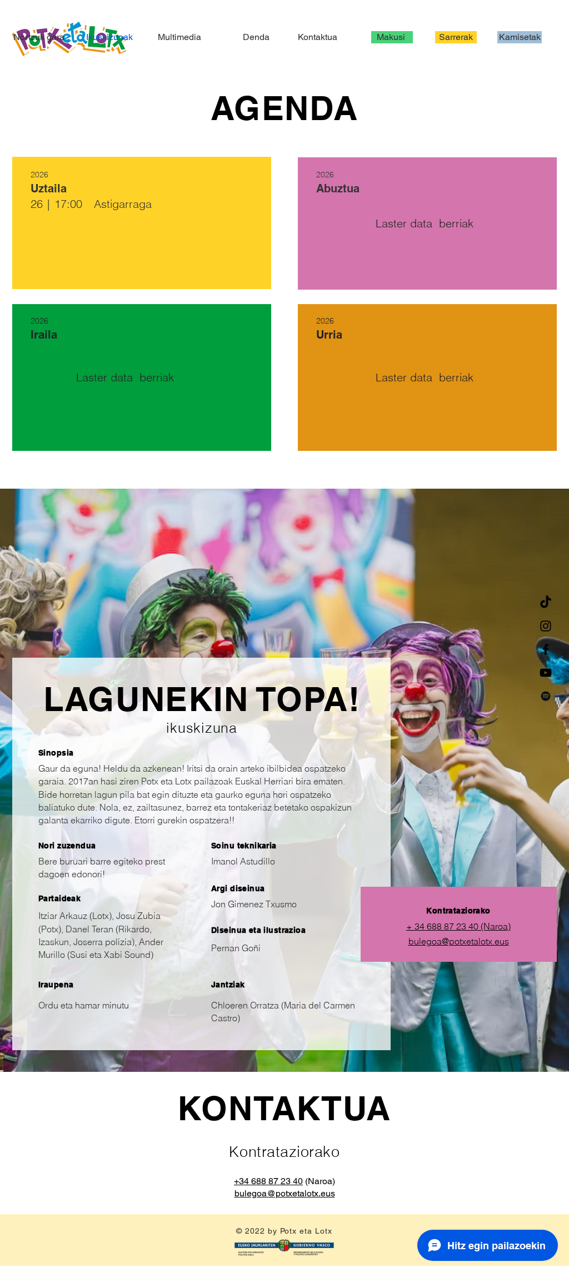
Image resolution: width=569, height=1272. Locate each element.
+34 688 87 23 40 (268, 1181)
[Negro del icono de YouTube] (545, 672)
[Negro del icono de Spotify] (545, 696)
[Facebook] (545, 649)
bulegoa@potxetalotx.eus (458, 941)
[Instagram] (545, 626)
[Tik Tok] (545, 602)
